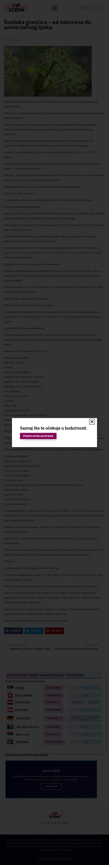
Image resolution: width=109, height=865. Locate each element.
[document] (54, 432)
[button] (92, 421)
